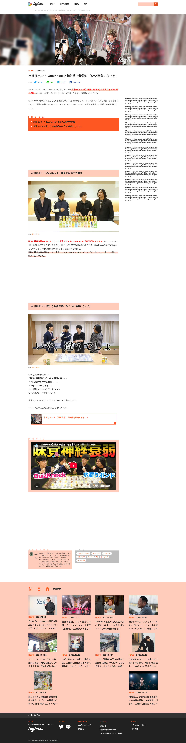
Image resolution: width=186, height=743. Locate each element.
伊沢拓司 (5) (81, 560)
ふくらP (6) (104, 557)
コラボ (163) (81, 557)
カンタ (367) (96, 553)
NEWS (76, 4)
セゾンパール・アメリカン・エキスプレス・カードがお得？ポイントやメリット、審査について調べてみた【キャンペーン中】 (143, 629)
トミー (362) (107, 553)
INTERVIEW (64, 4)
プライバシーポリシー (139, 725)
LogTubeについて (84, 725)
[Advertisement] (53, 150)
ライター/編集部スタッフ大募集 (111, 733)
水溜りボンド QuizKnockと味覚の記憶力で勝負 (54, 122)
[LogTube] (36, 4)
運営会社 (81, 729)
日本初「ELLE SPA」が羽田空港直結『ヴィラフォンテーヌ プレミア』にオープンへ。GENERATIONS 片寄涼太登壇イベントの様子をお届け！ (42, 628)
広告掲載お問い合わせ (108, 729)
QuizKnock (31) (93, 557)
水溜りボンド (35, 234)
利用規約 (134, 729)
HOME (52, 4)
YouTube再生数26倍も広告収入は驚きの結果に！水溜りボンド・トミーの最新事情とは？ (109, 625)
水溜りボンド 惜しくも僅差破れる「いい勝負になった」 (57, 126)
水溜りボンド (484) (83, 553)
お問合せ (103, 726)
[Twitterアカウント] (61, 727)
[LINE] (68, 727)
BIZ (85, 4)
